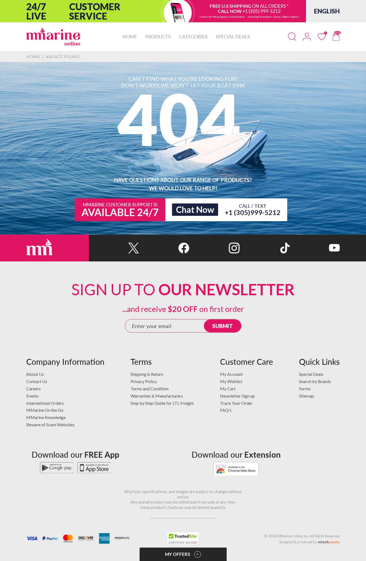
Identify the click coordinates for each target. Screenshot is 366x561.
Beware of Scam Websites (50, 424)
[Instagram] (214, 248)
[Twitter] (114, 248)
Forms (305, 388)
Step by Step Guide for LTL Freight (162, 403)
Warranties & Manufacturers (156, 395)
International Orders (45, 403)
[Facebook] (164, 248)
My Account (231, 374)
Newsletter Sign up (237, 395)
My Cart (228, 388)
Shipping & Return (146, 374)
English (327, 11)
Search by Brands (315, 381)
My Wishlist (231, 381)
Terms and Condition (149, 388)
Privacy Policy (143, 381)
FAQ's (225, 410)
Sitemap (306, 395)
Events (32, 395)
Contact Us (36, 381)
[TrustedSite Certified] (183, 538)
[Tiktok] (265, 248)
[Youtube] (315, 248)
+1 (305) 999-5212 (261, 11)
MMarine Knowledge (46, 417)
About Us (35, 374)
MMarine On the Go (45, 410)
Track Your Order (236, 403)
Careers (33, 388)
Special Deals (311, 374)
